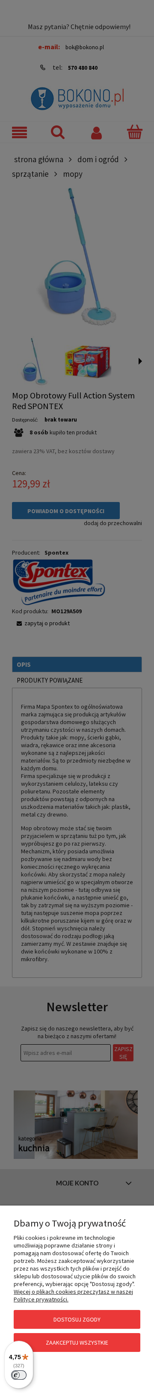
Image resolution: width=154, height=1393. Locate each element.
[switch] (19, 1375)
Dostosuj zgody (77, 1319)
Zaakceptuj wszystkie (77, 1342)
